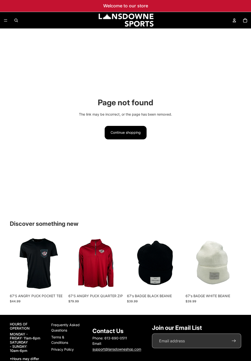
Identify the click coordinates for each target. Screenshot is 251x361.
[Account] (234, 20)
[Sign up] (234, 341)
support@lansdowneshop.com (116, 349)
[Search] (16, 20)
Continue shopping (126, 132)
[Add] (175, 283)
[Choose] (57, 283)
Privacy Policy (62, 349)
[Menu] (5, 20)
